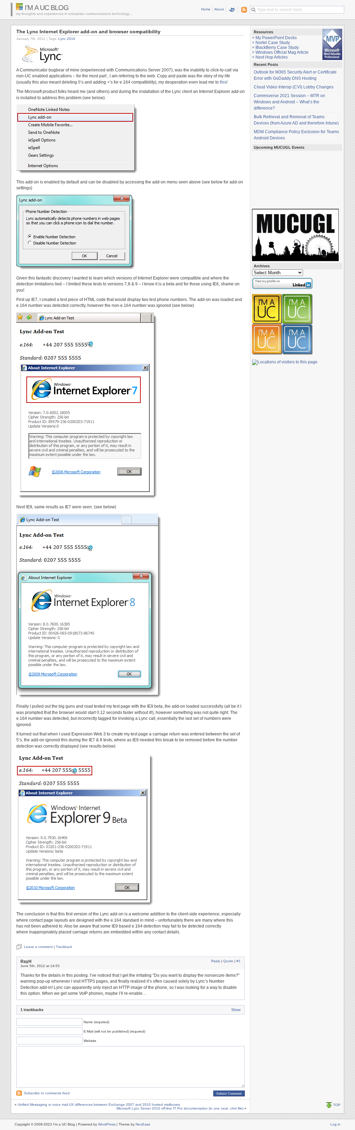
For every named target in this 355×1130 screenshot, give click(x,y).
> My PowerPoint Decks (274, 37)
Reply (215, 961)
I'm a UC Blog (47, 7)
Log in (335, 1124)
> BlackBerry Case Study (275, 47)
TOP (336, 1105)
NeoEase (143, 1124)
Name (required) (96, 1022)
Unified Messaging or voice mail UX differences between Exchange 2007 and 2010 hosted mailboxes (99, 1104)
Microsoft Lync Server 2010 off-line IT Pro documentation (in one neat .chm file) (179, 1108)
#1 (238, 961)
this (223, 82)
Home (205, 9)
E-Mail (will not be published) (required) (114, 1031)
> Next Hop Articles (270, 57)
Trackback (64, 947)
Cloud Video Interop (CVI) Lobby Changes (294, 87)
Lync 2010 (66, 39)
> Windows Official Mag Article (280, 52)
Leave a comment (38, 947)
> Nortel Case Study (271, 42)
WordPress (106, 1124)
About (219, 9)
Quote (228, 961)
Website (90, 1041)
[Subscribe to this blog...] (242, 9)
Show (236, 1010)
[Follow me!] (232, 9)
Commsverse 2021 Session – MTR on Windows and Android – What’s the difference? (289, 102)
